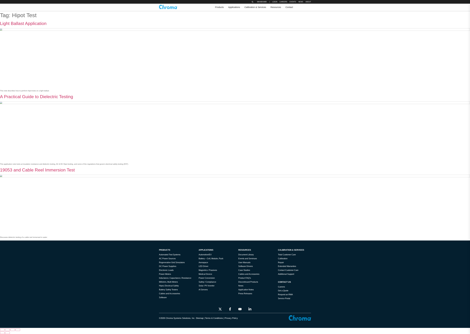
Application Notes (246, 289)
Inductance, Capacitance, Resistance (175, 278)
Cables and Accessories (169, 293)
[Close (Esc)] (17, 329)
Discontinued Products (248, 282)
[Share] (12, 329)
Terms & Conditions (214, 318)
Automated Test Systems (169, 254)
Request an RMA (285, 294)
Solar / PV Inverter (206, 286)
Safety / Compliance (207, 282)
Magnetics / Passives (208, 270)
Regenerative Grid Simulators (172, 262)
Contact (289, 7)
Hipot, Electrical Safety (169, 286)
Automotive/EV (205, 254)
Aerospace (203, 262)
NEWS (300, 2)
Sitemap (199, 318)
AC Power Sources (167, 258)
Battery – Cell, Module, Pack (211, 258)
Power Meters (165, 274)
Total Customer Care (287, 254)
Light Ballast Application (23, 23)
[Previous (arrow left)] (2, 333)
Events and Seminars (247, 258)
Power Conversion (207, 278)
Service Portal (284, 298)
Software (163, 297)
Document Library (246, 254)
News (240, 286)
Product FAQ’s (244, 278)
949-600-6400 (262, 2)
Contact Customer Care (288, 270)
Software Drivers (245, 266)
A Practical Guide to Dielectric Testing (36, 96)
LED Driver (203, 266)
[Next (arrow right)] (7, 333)
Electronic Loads (166, 270)
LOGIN (274, 2)
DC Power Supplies (167, 266)
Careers (281, 287)
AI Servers (203, 289)
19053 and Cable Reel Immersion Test (37, 169)
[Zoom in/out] (2, 329)
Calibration (283, 258)
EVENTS (293, 2)
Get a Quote (283, 290)
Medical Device (205, 274)
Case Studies (244, 270)
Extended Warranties (287, 266)
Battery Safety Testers (168, 289)
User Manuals (244, 262)
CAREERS (283, 2)
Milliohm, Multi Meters (168, 282)
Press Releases (245, 293)
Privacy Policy (231, 318)
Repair (281, 262)
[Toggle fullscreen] (7, 329)
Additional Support (286, 274)
